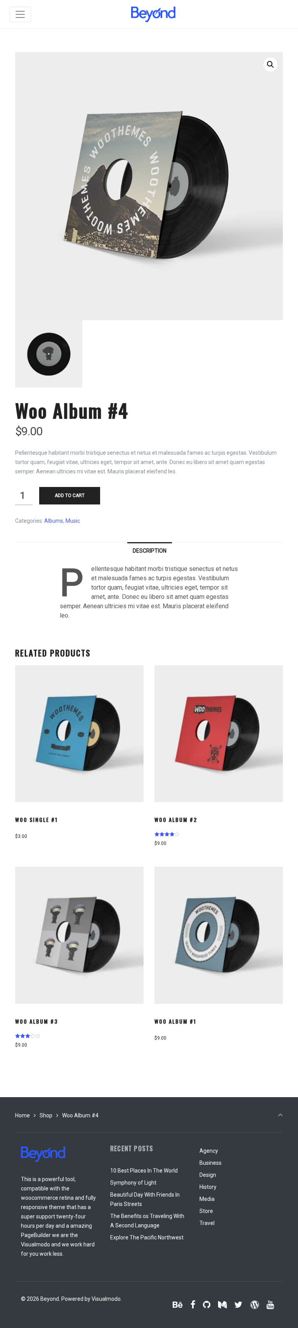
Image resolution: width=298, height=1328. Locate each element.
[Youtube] (270, 1304)
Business (210, 1163)
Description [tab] (149, 551)
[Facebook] (193, 1304)
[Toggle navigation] (20, 14)
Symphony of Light (133, 1183)
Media (207, 1199)
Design (207, 1175)
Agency (208, 1151)
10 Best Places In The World (144, 1170)
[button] (270, 65)
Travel (207, 1223)
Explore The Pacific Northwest (147, 1237)
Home (22, 1115)
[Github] (207, 1304)
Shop (46, 1115)
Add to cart (70, 495)
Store (206, 1211)
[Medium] (222, 1304)
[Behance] (178, 1304)
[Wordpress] (254, 1304)
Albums (53, 521)
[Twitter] (238, 1304)
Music (73, 521)
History (208, 1187)
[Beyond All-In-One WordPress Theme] (153, 14)
